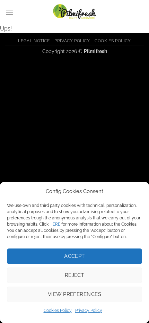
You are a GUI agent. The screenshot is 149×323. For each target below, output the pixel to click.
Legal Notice (34, 40)
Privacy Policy (88, 310)
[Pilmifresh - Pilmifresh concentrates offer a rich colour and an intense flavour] (74, 12)
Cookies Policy (58, 310)
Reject (75, 275)
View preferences (74, 294)
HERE (55, 224)
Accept (74, 256)
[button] (9, 11)
